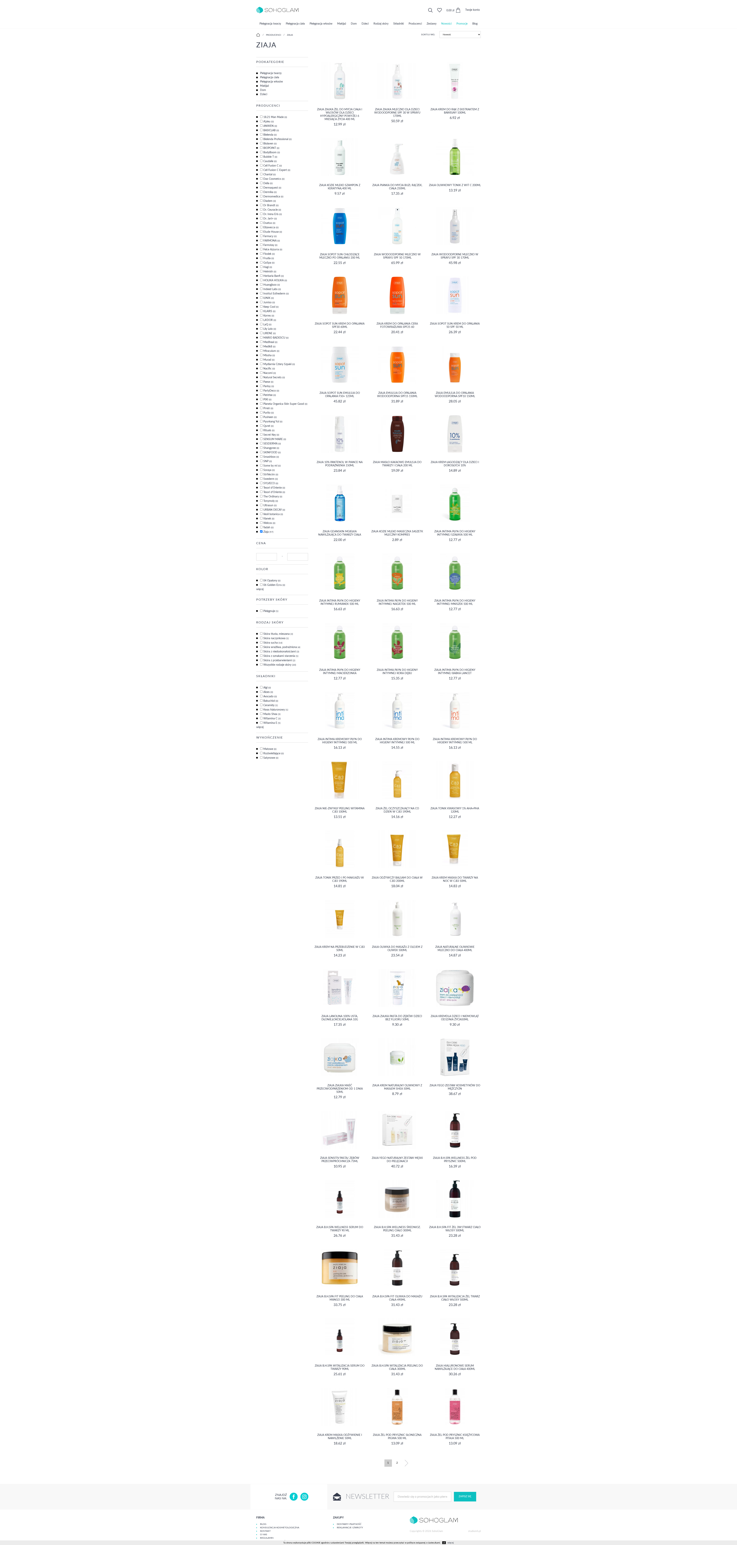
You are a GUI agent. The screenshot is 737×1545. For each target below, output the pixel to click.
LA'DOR (269, 320)
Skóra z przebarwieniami (279, 660)
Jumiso (269, 302)
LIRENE (269, 333)
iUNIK (268, 298)
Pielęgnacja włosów (321, 23)
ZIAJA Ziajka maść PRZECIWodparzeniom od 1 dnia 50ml (340, 1088)
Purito (268, 412)
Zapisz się (465, 1496)
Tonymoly (270, 501)
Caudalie (270, 161)
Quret (268, 426)
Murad (268, 360)
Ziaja (290, 35)
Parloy (268, 386)
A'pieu (268, 121)
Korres (268, 315)
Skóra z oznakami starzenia (280, 656)
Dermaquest (272, 187)
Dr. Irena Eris (272, 214)
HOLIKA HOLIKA (275, 280)
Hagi (267, 267)
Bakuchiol (270, 701)
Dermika (270, 192)
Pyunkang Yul (272, 421)
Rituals (268, 430)
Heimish (269, 271)
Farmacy (270, 236)
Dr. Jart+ (270, 218)
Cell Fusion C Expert (276, 170)
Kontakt (265, 1531)
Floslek (269, 254)
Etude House (272, 232)
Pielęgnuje (270, 611)
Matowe (269, 749)
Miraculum (271, 351)
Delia (268, 183)
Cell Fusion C (272, 165)
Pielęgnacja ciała (295, 23)
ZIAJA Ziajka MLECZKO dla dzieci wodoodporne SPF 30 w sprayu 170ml (397, 112)
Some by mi (272, 465)
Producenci (415, 23)
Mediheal (270, 342)
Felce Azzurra (272, 249)
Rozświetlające (273, 753)
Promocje (462, 23)
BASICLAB (271, 130)
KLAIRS (269, 311)
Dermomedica (273, 196)
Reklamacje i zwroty (350, 1527)
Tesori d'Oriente (274, 487)
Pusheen (270, 417)
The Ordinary (272, 496)
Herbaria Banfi (273, 276)
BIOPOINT (271, 148)
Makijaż (341, 23)
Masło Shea (271, 714)
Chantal (269, 174)
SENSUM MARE (274, 439)
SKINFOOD (272, 452)
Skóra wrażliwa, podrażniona (281, 647)
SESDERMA (272, 443)
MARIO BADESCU (275, 337)
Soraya (269, 470)
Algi (267, 687)
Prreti (268, 408)
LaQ (267, 324)
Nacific (269, 368)
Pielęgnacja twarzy (270, 23)
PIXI (267, 399)
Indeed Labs (272, 289)
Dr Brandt (270, 205)
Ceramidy (270, 705)
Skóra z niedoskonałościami (281, 651)
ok (444, 1543)
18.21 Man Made (275, 117)
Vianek (268, 518)
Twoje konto (472, 10)
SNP (267, 461)
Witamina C (272, 718)
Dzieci (365, 23)
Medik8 (269, 346)
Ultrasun (270, 505)
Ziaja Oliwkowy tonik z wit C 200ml (455, 185)
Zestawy (431, 23)
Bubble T (270, 157)
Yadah (268, 527)
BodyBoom (271, 152)
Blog (475, 23)
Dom (354, 23)
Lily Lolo (269, 329)
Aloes (268, 692)
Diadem (269, 201)
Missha (269, 355)
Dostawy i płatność (349, 1524)
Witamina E (271, 723)
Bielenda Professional (277, 139)
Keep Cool (270, 307)
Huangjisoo (271, 285)
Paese (268, 382)
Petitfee (269, 395)
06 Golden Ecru (274, 585)
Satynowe (270, 758)
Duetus (269, 223)
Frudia (268, 258)
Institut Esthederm (276, 293)
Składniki (398, 23)
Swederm (270, 479)
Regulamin (266, 1538)
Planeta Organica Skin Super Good (285, 404)
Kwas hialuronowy (275, 709)
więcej (260, 589)
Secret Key (271, 435)
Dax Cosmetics (273, 179)
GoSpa (268, 262)
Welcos (269, 523)
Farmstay (270, 245)
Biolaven (270, 143)
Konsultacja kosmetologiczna (279, 1527)
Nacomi (269, 373)
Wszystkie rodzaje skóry (279, 665)
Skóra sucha (272, 642)
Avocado (270, 696)
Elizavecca (270, 227)
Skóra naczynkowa (276, 638)
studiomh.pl (474, 1531)
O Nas (263, 1534)
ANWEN (270, 126)
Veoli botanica (273, 514)
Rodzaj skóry (380, 23)
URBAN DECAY (274, 510)
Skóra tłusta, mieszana (278, 634)
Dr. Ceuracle (272, 210)
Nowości (446, 23)
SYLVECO (270, 483)
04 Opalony (271, 580)
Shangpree (271, 448)
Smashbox (271, 457)
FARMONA (271, 240)
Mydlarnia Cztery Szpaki (279, 364)
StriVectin (270, 474)
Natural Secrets (274, 377)
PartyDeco (271, 390)
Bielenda (270, 135)
